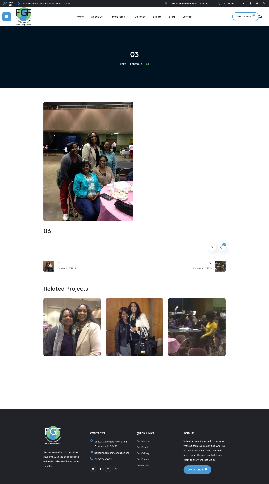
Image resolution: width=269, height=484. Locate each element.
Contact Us (143, 465)
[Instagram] (264, 4)
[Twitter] (244, 4)
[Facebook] (250, 4)
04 (178, 338)
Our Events (143, 459)
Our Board (142, 447)
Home (123, 64)
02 (115, 338)
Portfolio (136, 64)
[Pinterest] (257, 4)
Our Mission (143, 441)
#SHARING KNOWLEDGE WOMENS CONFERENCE (70, 346)
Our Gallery (143, 453)
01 (53, 338)
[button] (245, 16)
